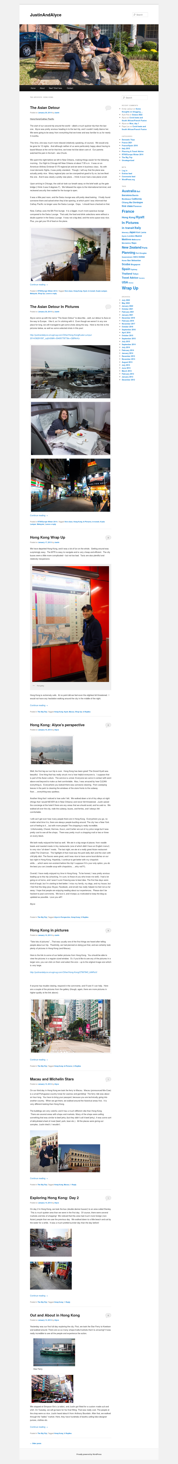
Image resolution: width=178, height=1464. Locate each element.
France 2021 (127, 142)
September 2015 (129, 338)
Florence (137, 206)
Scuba (126, 264)
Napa (134, 242)
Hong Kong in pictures (49, 930)
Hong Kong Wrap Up (47, 537)
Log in (124, 170)
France (128, 211)
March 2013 (127, 371)
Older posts (35, 1443)
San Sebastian (134, 260)
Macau (71, 711)
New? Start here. (55, 88)
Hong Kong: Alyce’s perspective (57, 724)
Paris (144, 247)
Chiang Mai (127, 202)
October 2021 (127, 309)
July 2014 (126, 347)
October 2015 (127, 335)
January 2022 (127, 306)
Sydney (134, 269)
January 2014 (127, 353)
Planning (128, 252)
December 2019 (128, 317)
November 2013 (128, 359)
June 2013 (126, 368)
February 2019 (128, 320)
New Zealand (131, 247)
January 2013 (127, 376)
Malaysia (33, 293)
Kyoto (124, 236)
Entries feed (127, 173)
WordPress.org (128, 179)
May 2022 (126, 303)
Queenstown (127, 257)
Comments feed (128, 176)
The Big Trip (42, 711)
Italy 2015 (126, 148)
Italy (138, 227)
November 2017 (128, 323)
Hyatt (85, 291)
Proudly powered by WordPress (89, 1454)
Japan (132, 232)
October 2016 (127, 326)
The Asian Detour (45, 107)
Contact (70, 88)
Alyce (56, 729)
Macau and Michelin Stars (52, 1078)
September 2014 (129, 344)
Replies (87, 711)
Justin (56, 112)
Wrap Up (41, 293)
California (137, 198)
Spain (126, 269)
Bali (138, 191)
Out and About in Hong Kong (55, 1315)
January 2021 (127, 315)
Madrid (138, 235)
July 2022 (126, 300)
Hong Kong (77, 291)
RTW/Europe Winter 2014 (47, 291)
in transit (91, 291)
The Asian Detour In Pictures (54, 306)
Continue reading (39, 284)
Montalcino (126, 243)
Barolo (135, 195)
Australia (129, 190)
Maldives (126, 239)
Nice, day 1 (134, 123)
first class (69, 291)
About (42, 88)
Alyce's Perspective (62, 917)
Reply (73, 1184)
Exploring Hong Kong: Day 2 (54, 1197)
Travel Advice (130, 277)
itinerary (125, 232)
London (131, 235)
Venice (130, 283)
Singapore (135, 264)
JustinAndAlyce (45, 15)
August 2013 (127, 362)
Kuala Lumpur (101, 291)
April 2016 (126, 332)
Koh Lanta (141, 232)
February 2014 (128, 350)
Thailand (127, 273)
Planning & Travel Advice (133, 151)
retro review (139, 256)
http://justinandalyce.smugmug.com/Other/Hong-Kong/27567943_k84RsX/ (63, 972)
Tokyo (136, 273)
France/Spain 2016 (130, 145)
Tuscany (142, 278)
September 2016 (129, 329)
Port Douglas (141, 253)
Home (33, 88)
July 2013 (126, 365)
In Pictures (87, 521)
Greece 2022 (137, 114)
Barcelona (127, 195)
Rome (124, 260)
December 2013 (128, 356)
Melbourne (136, 239)
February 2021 (128, 311)
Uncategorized (128, 160)
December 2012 (128, 379)
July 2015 (126, 341)
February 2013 (128, 373)
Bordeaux (126, 198)
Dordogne (138, 202)
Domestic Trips (128, 139)
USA (125, 282)
